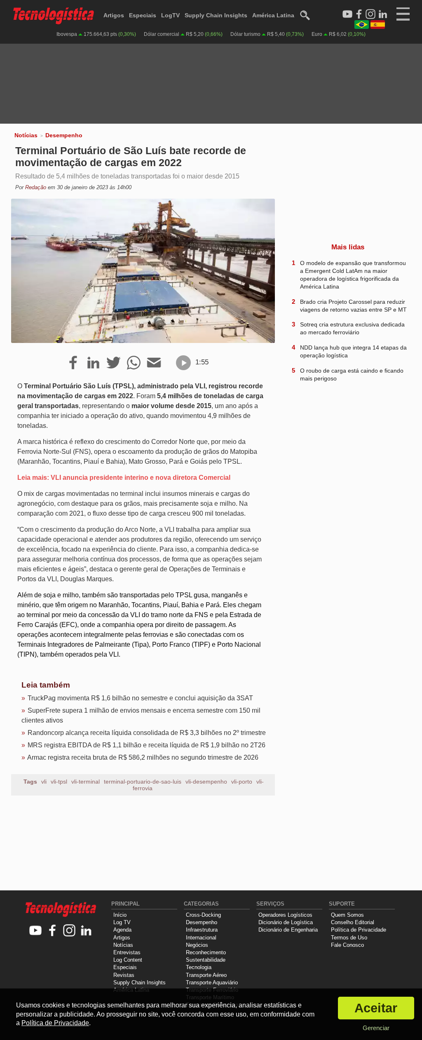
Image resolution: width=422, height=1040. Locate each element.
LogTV (170, 15)
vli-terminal (85, 781)
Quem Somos (347, 915)
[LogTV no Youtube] (35, 931)
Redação (35, 187)
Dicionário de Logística (285, 922)
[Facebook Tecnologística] (359, 14)
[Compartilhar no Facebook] (73, 363)
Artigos (113, 15)
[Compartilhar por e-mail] (154, 363)
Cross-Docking (203, 915)
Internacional (201, 937)
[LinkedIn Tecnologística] (383, 14)
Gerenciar (376, 1027)
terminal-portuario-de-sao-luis (142, 781)
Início (120, 915)
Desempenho (63, 135)
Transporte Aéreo (206, 975)
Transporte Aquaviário (212, 982)
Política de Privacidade (358, 930)
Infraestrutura (202, 930)
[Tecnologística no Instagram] (69, 931)
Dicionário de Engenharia (288, 930)
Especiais (142, 15)
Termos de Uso (349, 937)
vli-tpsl (59, 781)
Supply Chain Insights (216, 15)
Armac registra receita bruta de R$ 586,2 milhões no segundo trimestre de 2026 (142, 757)
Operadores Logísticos (285, 915)
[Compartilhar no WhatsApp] (134, 363)
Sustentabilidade (205, 960)
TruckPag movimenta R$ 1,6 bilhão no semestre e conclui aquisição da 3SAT (140, 698)
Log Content (127, 960)
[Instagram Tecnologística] (370, 14)
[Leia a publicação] (183, 362)
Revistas (123, 975)
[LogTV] (347, 14)
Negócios (197, 945)
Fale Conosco (347, 945)
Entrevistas (127, 952)
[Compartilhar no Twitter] (113, 363)
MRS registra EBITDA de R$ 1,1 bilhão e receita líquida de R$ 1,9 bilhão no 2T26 (146, 745)
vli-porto (241, 781)
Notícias (26, 135)
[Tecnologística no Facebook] (52, 931)
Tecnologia (198, 967)
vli (44, 781)
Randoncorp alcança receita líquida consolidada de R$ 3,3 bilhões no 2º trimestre (147, 732)
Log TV (122, 922)
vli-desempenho (206, 781)
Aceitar (375, 1008)
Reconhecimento (206, 952)
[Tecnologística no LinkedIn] (86, 931)
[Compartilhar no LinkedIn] (93, 363)
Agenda (122, 930)
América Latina (273, 15)
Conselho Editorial (352, 922)
